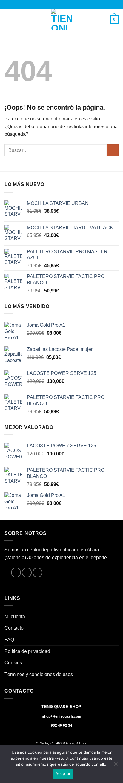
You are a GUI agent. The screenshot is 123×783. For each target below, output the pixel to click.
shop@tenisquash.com (61, 716)
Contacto (14, 627)
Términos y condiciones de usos (38, 674)
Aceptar (63, 773)
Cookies (13, 662)
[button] (8, 19)
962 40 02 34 (61, 725)
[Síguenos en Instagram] (27, 572)
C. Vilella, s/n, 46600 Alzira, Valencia (61, 743)
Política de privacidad (27, 651)
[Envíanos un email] (37, 572)
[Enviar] (113, 150)
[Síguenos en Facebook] (16, 572)
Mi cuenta (14, 616)
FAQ (9, 639)
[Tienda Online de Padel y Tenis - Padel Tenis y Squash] (61, 19)
